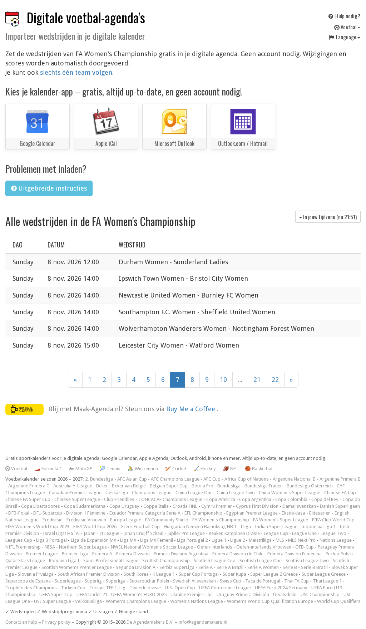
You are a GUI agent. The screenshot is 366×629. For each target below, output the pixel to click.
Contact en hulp (21, 622)
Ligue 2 (237, 540)
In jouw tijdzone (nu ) (329, 217)
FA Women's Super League (280, 519)
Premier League (42, 553)
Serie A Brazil (230, 567)
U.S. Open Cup (180, 587)
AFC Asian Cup (132, 479)
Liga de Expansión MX (93, 540)
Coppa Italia (156, 506)
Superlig (93, 581)
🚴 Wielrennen (143, 468)
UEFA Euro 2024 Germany (281, 587)
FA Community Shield (166, 519)
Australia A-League (72, 485)
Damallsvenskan (299, 506)
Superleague (68, 581)
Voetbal (348, 27)
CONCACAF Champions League (170, 499)
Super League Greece (324, 574)
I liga (246, 526)
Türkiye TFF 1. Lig (107, 587)
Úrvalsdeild (285, 594)
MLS (280, 540)
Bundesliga (229, 485)
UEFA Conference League (225, 587)
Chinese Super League (77, 499)
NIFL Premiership (23, 547)
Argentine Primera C (28, 485)
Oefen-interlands (214, 547)
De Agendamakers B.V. (150, 622)
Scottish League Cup (215, 560)
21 (257, 379)
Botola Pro (202, 485)
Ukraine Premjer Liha (191, 594)
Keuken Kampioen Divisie (234, 533)
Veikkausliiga (88, 601)
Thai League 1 (327, 581)
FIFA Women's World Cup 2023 (37, 526)
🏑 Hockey (204, 468)
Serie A (205, 567)
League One (304, 533)
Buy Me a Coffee (191, 408)
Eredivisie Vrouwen (86, 519)
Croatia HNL (185, 506)
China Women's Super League (289, 492)
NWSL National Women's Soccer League (152, 547)
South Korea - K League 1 (149, 574)
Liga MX (128, 540)
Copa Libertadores (40, 506)
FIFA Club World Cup (333, 519)
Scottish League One (260, 560)
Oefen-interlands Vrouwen (263, 547)
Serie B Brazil (314, 567)
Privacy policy (56, 622)
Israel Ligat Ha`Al (61, 533)
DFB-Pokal (18, 513)
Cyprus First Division (257, 506)
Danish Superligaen (340, 506)
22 (275, 379)
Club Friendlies (119, 499)
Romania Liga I (64, 560)
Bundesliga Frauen (263, 485)
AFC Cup (212, 479)
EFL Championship (203, 513)
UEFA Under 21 (91, 594)
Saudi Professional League (110, 560)
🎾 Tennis (109, 468)
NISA (50, 547)
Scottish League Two (307, 560)
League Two (333, 533)
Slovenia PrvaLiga (36, 574)
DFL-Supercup (47, 513)
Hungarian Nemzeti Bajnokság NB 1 (200, 526)
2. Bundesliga (99, 479)
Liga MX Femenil (156, 540)
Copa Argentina (255, 499)
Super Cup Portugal (199, 574)
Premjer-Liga (75, 553)
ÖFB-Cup (304, 547)
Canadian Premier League (75, 492)
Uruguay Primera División (243, 594)
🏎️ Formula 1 (48, 468)
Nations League (336, 540)
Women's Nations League (196, 601)
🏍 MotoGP (80, 468)
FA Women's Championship (220, 519)
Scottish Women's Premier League (76, 567)
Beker (102, 485)
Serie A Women (263, 567)
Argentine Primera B (340, 479)
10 (223, 379)
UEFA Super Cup (56, 594)
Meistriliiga (260, 540)
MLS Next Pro (302, 540)
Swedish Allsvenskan (194, 581)
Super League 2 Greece (274, 574)
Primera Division (133, 553)
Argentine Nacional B (294, 479)
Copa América (220, 499)
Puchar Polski (339, 553)
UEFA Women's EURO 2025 (139, 594)
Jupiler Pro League (186, 533)
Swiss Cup (230, 581)
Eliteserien (320, 513)
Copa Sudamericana (84, 506)
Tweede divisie (145, 587)
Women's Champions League (136, 601)
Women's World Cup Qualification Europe (270, 601)
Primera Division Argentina (181, 553)
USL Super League (52, 601)
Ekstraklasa (293, 513)
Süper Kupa (234, 574)
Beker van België (129, 485)
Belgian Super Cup (169, 485)
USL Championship (320, 594)
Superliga (115, 581)
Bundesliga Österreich (310, 485)
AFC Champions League (175, 479)
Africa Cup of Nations (246, 479)
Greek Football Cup (140, 526)
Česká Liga (116, 492)
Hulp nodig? (347, 16)
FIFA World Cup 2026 (95, 526)
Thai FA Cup (296, 581)
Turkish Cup (73, 587)
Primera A (102, 553)
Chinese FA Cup (340, 492)
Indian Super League (276, 526)
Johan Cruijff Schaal (143, 533)
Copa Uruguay (124, 506)
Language (346, 37)
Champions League (152, 492)
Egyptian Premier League (252, 513)
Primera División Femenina (294, 553)
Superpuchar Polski (149, 581)
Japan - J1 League (101, 533)
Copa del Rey (324, 499)
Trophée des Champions (31, 587)
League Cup (276, 533)
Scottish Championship (166, 560)
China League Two (236, 492)
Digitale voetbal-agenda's (86, 17)
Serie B (290, 567)
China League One (194, 492)
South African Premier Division (89, 574)
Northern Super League (83, 547)
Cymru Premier (216, 506)
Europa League (125, 519)
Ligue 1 (219, 540)
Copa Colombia (291, 499)
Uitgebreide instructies (51, 188)
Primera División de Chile (237, 553)
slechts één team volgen (76, 72)
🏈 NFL (230, 468)
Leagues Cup (18, 540)
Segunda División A (135, 567)
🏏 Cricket (175, 468)
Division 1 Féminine (85, 513)
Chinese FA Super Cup (27, 499)
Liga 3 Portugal (51, 540)
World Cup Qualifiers (339, 601)
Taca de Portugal (262, 581)
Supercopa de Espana (28, 581)
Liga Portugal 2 (192, 540)
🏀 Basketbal (258, 468)
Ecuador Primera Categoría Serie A (144, 513)
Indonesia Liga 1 (318, 526)
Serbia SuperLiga (176, 567)
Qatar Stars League (25, 560)
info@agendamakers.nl (203, 622)
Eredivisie (53, 519)
